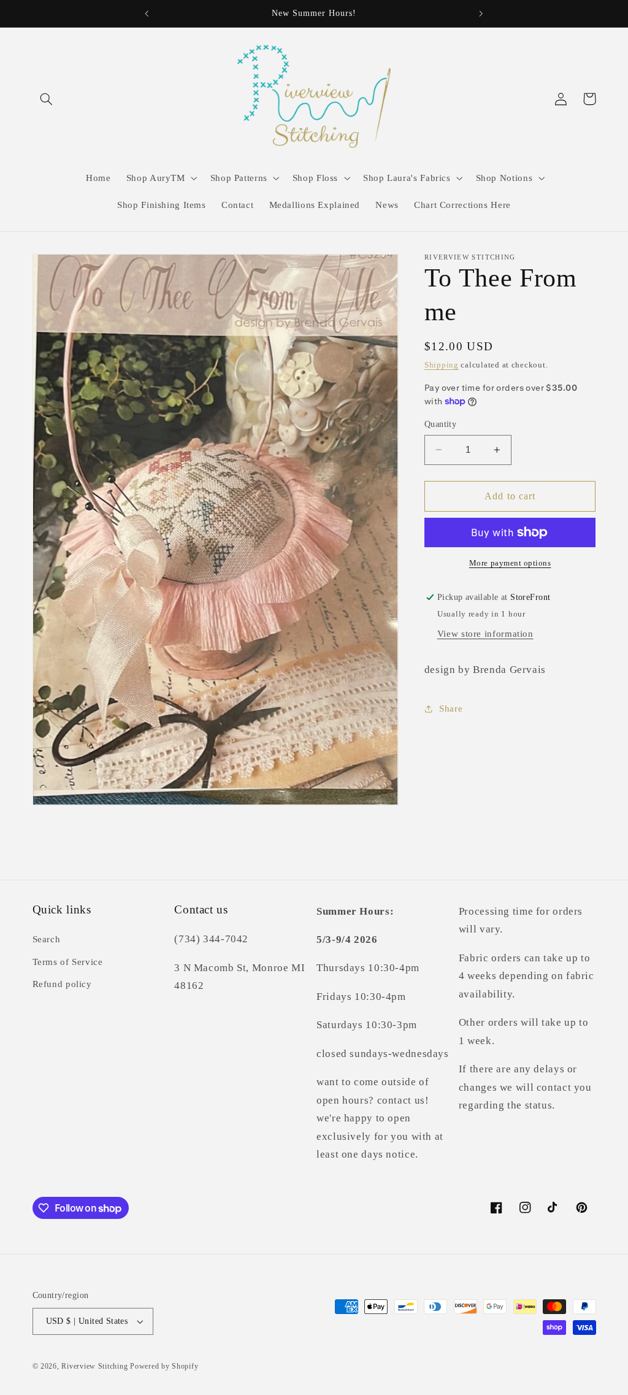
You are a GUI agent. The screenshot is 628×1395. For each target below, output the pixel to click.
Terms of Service (68, 962)
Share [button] (450, 708)
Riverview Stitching (94, 1366)
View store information (485, 634)
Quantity (440, 424)
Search (47, 939)
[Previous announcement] (146, 13)
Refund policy (62, 984)
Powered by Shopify (164, 1366)
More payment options (510, 563)
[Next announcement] (481, 13)
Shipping (441, 365)
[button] (47, 99)
